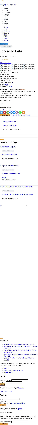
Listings (6, 15)
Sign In (19, 409)
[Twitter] (1, 111)
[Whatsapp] (20, 111)
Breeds (6, 19)
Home (6, 10)
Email (6, 84)
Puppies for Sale (6, 46)
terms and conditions (18, 403)
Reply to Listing (5, 115)
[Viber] (17, 111)
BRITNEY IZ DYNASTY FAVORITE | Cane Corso (17, 195)
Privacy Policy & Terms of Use (13, 370)
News (5, 17)
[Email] (7, 111)
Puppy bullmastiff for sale (11, 174)
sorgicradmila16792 (10, 126)
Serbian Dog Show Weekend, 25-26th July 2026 (19, 344)
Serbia (4, 178)
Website (9, 86)
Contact (6, 368)
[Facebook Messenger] (13, 111)
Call (12, 82)
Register (21, 388)
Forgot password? (6, 391)
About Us (7, 13)
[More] (23, 111)
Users (6, 21)
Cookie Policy (8, 372)
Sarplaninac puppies (9, 155)
